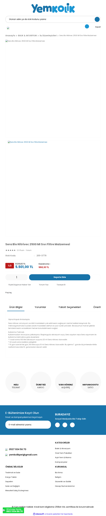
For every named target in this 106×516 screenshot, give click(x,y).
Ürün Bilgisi (15, 307)
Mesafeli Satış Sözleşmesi (16, 490)
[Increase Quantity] (26, 277)
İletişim (58, 477)
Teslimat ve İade (12, 472)
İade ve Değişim (12, 486)
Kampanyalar (61, 462)
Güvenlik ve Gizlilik (63, 481)
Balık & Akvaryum (62, 448)
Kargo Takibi (11, 477)
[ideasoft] (38, 514)
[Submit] (47, 425)
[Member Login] (8, 28)
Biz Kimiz (59, 472)
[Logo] (53, 8)
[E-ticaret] (53, 514)
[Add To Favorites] (96, 277)
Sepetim (9, 481)
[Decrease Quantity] (7, 277)
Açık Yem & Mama (63, 457)
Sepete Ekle (60, 277)
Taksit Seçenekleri (70, 307)
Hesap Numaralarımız (65, 486)
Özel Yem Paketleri (63, 453)
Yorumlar (40, 307)
